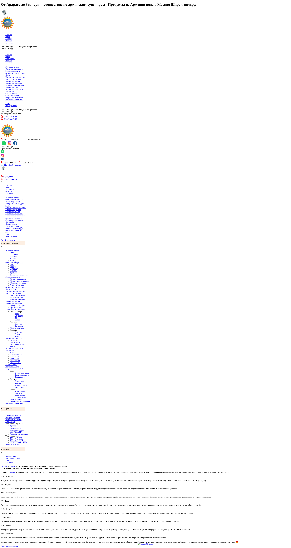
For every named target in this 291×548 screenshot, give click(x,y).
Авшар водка (20, 395)
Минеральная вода (17, 328)
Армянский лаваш (12, 81)
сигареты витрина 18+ (14, 100)
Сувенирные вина (22, 373)
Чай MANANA (16, 354)
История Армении (12, 418)
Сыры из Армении (12, 289)
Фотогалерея (10, 59)
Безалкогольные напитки (15, 85)
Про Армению (11, 106)
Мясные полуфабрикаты (19, 281)
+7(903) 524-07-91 (10, 116)
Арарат (17, 336)
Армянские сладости (13, 87)
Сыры (7, 75)
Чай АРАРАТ (15, 361)
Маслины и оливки (17, 299)
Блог (7, 460)
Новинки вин (20, 377)
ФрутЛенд (14, 254)
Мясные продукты (12, 71)
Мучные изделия (16, 297)
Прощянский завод (22, 375)
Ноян (12, 252)
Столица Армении (17, 430)
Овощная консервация (14, 69)
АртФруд (13, 273)
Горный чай (14, 359)
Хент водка (19, 393)
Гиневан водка (20, 397)
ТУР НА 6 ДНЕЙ (17, 440)
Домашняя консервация (19, 275)
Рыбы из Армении (17, 285)
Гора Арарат (10, 422)
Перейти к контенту (8, 240)
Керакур (13, 261)
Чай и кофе (9, 91)
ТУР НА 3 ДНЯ (16, 438)
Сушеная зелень (16, 308)
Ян (16, 318)
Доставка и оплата (12, 458)
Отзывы (8, 41)
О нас (7, 37)
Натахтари (19, 326)
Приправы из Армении (19, 305)
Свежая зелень (11, 93)
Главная (8, 35)
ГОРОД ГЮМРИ (16, 432)
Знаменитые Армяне (13, 420)
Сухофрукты (15, 342)
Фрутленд (18, 332)
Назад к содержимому (9, 546)
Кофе (12, 352)
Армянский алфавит (13, 416)
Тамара (13, 258)
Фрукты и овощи (12, 95)
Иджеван (13, 256)
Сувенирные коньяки (19, 382)
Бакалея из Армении (13, 79)
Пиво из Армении (17, 399)
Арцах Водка (20, 391)
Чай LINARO (15, 357)
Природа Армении (17, 428)
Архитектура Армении (19, 434)
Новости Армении (12, 444)
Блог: (7, 104)
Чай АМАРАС (15, 363)
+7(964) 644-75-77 (10, 119)
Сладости (13, 340)
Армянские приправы (14, 83)
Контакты (9, 43)
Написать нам (10, 456)
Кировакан (19, 324)
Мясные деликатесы (18, 279)
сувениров (11, 472)
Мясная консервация (18, 283)
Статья (12, 466)
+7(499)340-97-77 (9, 177)
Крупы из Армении (17, 295)
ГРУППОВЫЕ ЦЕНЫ (18, 442)
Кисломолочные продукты (15, 77)
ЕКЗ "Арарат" (20, 387)
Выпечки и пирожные (14, 89)
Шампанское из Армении (20, 401)
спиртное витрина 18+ (14, 98)
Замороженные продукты (15, 73)
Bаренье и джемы (12, 67)
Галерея (8, 39)
